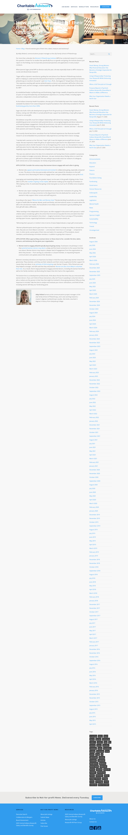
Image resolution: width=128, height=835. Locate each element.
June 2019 (92, 537)
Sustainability (93, 219)
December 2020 (94, 470)
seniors (106, 775)
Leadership (93, 196)
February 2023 (94, 372)
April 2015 (92, 724)
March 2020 (93, 503)
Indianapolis (93, 193)
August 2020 (93, 485)
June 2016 (92, 672)
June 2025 (92, 283)
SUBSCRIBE (97, 797)
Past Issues (44, 826)
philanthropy (101, 772)
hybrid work (93, 757)
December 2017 (94, 604)
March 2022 (93, 414)
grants (92, 754)
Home (18, 49)
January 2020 (93, 511)
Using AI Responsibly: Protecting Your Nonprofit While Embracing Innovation (100, 78)
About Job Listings (46, 814)
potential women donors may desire (34, 248)
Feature (91, 170)
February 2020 (94, 507)
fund (81, 174)
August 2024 (93, 313)
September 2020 (94, 481)
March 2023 (93, 369)
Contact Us (93, 822)
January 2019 (93, 556)
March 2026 (93, 260)
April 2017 (92, 634)
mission (92, 769)
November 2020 (94, 473)
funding (92, 751)
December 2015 (94, 694)
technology (99, 782)
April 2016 (92, 679)
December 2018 (94, 559)
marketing (103, 763)
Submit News (45, 817)
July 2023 (92, 354)
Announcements (94, 159)
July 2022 (92, 399)
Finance (91, 174)
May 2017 (92, 631)
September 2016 (94, 660)
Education (92, 163)
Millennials (103, 766)
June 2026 (92, 249)
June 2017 (92, 627)
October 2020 (93, 477)
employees (93, 748)
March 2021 (93, 459)
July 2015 (92, 713)
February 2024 (94, 331)
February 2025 (94, 298)
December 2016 (94, 649)
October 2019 (93, 522)
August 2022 (93, 395)
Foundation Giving (95, 178)
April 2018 (92, 589)
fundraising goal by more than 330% (28, 106)
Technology (93, 223)
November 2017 (94, 608)
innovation (93, 760)
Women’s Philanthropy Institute (45, 58)
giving (107, 751)
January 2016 (93, 690)
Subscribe (44, 823)
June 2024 (92, 320)
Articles (43, 820)
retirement (99, 775)
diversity (92, 745)
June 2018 (92, 582)
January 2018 (93, 601)
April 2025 (92, 290)
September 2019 (94, 526)
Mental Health (94, 204)
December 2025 (94, 268)
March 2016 (93, 683)
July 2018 (92, 578)
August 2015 (93, 709)
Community (106, 739)
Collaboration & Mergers (24, 817)
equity (100, 748)
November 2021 (94, 429)
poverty (92, 775)
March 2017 (93, 638)
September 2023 (94, 346)
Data (105, 742)
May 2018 (92, 586)
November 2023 (94, 343)
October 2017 (93, 612)
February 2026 (94, 264)
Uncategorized (62, 36)
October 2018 (93, 567)
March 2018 (93, 593)
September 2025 (94, 275)
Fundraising (93, 181)
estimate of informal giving (44, 264)
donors (99, 745)
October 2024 (93, 309)
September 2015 (94, 705)
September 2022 (94, 391)
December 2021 (94, 425)
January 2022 (93, 421)
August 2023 (93, 350)
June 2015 (92, 717)
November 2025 (94, 272)
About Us (92, 819)
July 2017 (92, 623)
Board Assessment (22, 820)
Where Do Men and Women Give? (43, 200)
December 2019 (94, 515)
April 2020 (92, 500)
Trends (91, 226)
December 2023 (94, 339)
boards (92, 739)
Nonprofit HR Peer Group (73, 822)
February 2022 (94, 417)
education (106, 745)
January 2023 (93, 376)
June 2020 (92, 492)
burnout (98, 739)
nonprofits (107, 769)
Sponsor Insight (51, 36)
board (106, 736)
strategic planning (95, 779)
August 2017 (93, 619)
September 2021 (94, 436)
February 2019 (94, 552)
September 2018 (94, 571)
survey (92, 782)
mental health (94, 766)
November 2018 (94, 563)
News (91, 208)
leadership (101, 760)
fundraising (100, 751)
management (94, 763)
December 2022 (94, 380)
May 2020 (92, 496)
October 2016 (93, 657)
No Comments (105, 29)
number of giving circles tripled (38, 182)
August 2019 (93, 530)
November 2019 (94, 518)
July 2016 (92, 668)
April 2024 (92, 324)
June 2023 (92, 358)
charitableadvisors (24, 36)
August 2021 (93, 440)
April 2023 (92, 365)
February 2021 (94, 462)
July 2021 (92, 444)
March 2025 (93, 294)
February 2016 (94, 687)
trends (106, 782)
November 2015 (94, 698)
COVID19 (99, 742)
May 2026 (92, 253)
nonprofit (99, 769)
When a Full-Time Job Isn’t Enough (100, 84)
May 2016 (92, 675)
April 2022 (92, 410)
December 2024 (94, 301)
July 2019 (92, 533)
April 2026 (92, 257)
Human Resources (95, 189)
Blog (23, 49)
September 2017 (94, 616)
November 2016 (94, 653)
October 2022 (93, 387)
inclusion (101, 757)
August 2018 (93, 574)
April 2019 (92, 545)
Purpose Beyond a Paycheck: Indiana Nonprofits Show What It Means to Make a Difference (100, 90)
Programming (94, 211)
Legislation (92, 200)
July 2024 (92, 316)
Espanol (92, 167)
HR (102, 754)
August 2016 (93, 664)
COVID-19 (93, 742)
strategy (104, 779)
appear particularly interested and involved (41, 170)
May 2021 (92, 451)
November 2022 (94, 384)
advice (100, 736)
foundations (107, 748)
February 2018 (94, 597)
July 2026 (92, 245)
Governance (93, 185)
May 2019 (92, 541)
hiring (97, 754)
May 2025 (92, 286)
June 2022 (92, 402)
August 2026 (93, 242)
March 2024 (93, 328)
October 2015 (93, 702)
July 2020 (92, 488)
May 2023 (92, 361)
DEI (110, 742)
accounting (93, 736)
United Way (93, 785)
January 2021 (93, 466)
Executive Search (21, 814)
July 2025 (92, 279)
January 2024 (93, 335)
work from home (104, 785)
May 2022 (92, 406)
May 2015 (92, 720)
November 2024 (94, 305)
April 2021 (92, 455)
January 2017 (93, 646)
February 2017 (94, 642)
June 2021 (92, 447)
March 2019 (93, 548)
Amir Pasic (47, 81)
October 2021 (93, 432)
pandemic (93, 772)
